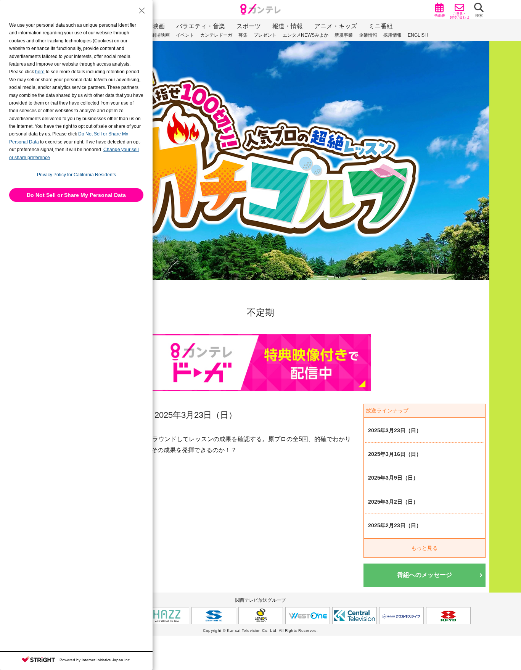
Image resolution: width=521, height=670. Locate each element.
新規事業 (343, 35)
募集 (243, 35)
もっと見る (424, 548)
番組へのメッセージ (424, 575)
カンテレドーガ (216, 35)
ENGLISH (418, 35)
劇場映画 (160, 35)
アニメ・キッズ (335, 26)
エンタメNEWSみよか (305, 35)
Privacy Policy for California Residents (76, 174)
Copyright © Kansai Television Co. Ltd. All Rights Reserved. (260, 630)
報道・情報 (287, 26)
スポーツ (248, 26)
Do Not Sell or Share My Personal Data (76, 195)
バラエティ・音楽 (200, 26)
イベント (185, 35)
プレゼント (265, 35)
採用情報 (392, 35)
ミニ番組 (380, 26)
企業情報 (368, 35)
